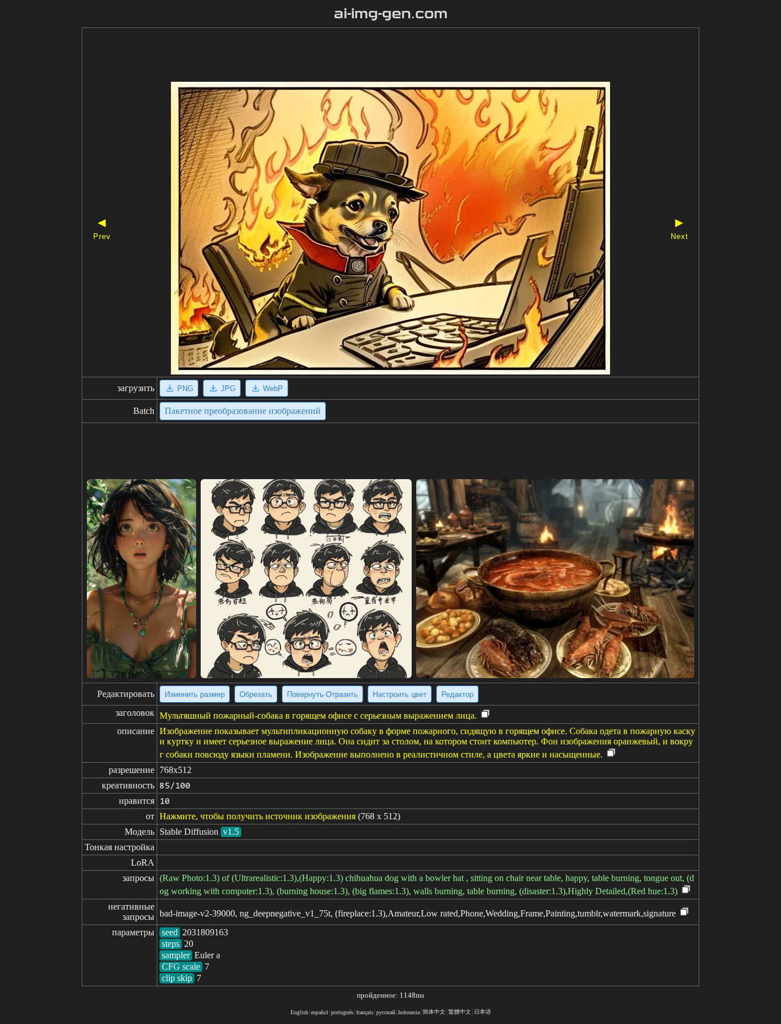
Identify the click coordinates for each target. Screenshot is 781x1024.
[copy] (485, 714)
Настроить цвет (400, 694)
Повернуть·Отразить (322, 694)
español (319, 1012)
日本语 (482, 1012)
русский (385, 1012)
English (299, 1012)
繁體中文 (459, 1012)
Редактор (457, 694)
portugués (342, 1012)
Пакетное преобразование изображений (243, 411)
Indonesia (409, 1012)
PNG (185, 388)
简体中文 (434, 1012)
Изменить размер (195, 694)
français (364, 1012)
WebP (273, 388)
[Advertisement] (370, 56)
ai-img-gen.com (391, 13)
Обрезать (256, 694)
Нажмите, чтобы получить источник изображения (258, 816)
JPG (228, 388)
